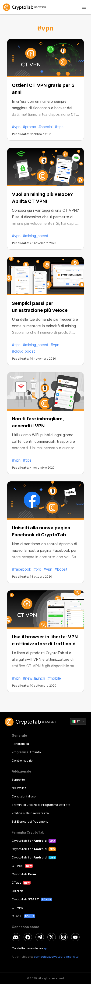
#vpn (16, 126)
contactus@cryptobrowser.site (56, 956)
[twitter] (51, 937)
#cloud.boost (23, 351)
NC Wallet (19, 788)
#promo (29, 126)
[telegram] (39, 937)
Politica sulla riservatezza (30, 813)
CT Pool (17, 866)
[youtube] (75, 937)
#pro (37, 569)
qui (46, 948)
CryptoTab (29, 840)
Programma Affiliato (26, 752)
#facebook (21, 569)
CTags (16, 882)
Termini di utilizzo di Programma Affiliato (41, 805)
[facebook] (28, 937)
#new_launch (34, 678)
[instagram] (63, 937)
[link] (45, 7)
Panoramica (20, 744)
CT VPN (17, 907)
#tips (59, 126)
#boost (61, 569)
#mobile (54, 678)
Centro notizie (22, 760)
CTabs (17, 916)
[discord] (16, 937)
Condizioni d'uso (24, 796)
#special (45, 126)
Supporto (18, 779)
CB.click (17, 891)
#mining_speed (35, 235)
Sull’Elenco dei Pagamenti (30, 821)
